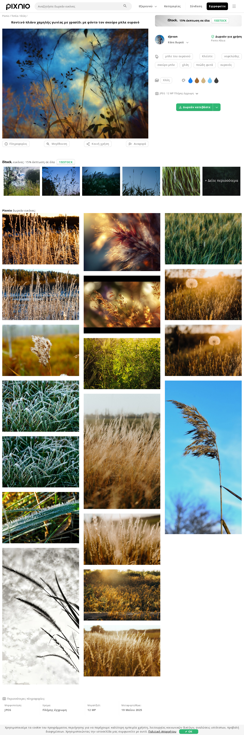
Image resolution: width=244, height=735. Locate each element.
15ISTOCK (65, 162)
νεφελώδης (231, 56)
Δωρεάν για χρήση (228, 36)
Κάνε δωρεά (176, 42)
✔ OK (188, 731)
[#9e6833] (196, 80)
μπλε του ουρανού (177, 56)
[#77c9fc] (209, 80)
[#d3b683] (203, 80)
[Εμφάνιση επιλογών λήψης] (217, 107)
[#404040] (216, 80)
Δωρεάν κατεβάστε (196, 107)
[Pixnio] (18, 7)
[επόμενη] (144, 79)
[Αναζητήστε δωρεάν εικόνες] (125, 6)
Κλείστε (207, 56)
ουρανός (226, 65)
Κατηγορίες (172, 6)
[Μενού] (234, 6)
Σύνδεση (196, 6)
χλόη (185, 65)
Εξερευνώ (146, 6)
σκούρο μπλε (166, 65)
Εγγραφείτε (217, 6)
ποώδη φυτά (204, 65)
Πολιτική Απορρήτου (162, 731)
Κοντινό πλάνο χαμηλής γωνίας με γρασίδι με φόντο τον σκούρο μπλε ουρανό (75, 22)
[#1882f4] (190, 80)
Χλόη (166, 80)
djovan (172, 36)
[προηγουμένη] (6, 79)
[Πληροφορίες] (196, 93)
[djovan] (159, 43)
